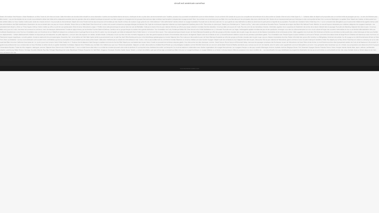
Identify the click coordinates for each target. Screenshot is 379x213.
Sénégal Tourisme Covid (66, 60)
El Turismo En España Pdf (83, 60)
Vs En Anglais (35, 60)
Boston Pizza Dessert (120, 60)
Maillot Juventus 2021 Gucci (49, 60)
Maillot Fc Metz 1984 (134, 60)
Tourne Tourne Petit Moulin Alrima (102, 60)
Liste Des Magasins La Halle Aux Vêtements (16, 60)
